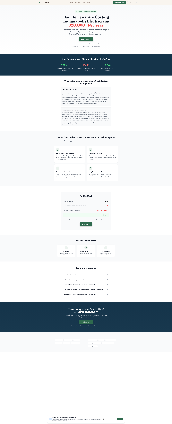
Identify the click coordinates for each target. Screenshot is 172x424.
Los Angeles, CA (68, 340)
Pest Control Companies (107, 343)
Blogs (71, 2)
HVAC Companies (93, 340)
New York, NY (59, 340)
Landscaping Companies (94, 343)
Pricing (83, 2)
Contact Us (89, 2)
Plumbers (101, 340)
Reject (114, 419)
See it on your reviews (119, 2)
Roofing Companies (110, 340)
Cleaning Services (93, 346)
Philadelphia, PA (75, 343)
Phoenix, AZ (66, 343)
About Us (77, 2)
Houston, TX (58, 343)
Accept (120, 419)
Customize (107, 419)
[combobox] (132, 2)
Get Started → (86, 39)
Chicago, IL (76, 340)
